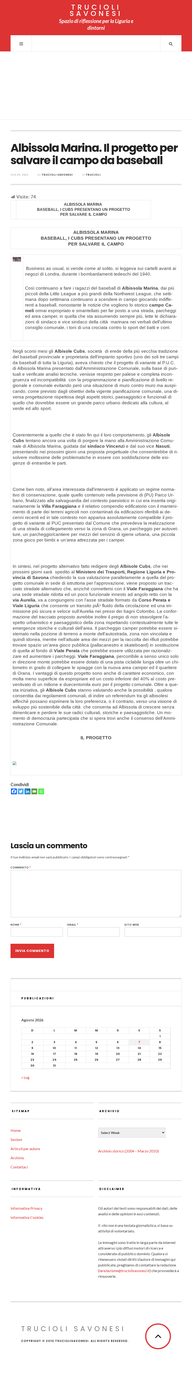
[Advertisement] (96, 87)
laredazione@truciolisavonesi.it (124, 1270)
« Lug (25, 1077)
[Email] (34, 791)
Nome (16, 924)
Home (16, 1130)
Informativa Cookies (27, 1217)
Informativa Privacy (26, 1208)
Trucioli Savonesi (57, 174)
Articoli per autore (25, 1148)
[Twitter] (21, 791)
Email (72, 924)
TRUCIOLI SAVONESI (96, 10)
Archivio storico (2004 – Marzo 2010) (128, 1151)
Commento (21, 867)
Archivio (17, 1158)
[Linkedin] (27, 791)
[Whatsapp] (41, 791)
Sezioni (16, 1139)
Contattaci (19, 1167)
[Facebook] (14, 791)
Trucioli (93, 174)
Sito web (132, 924)
